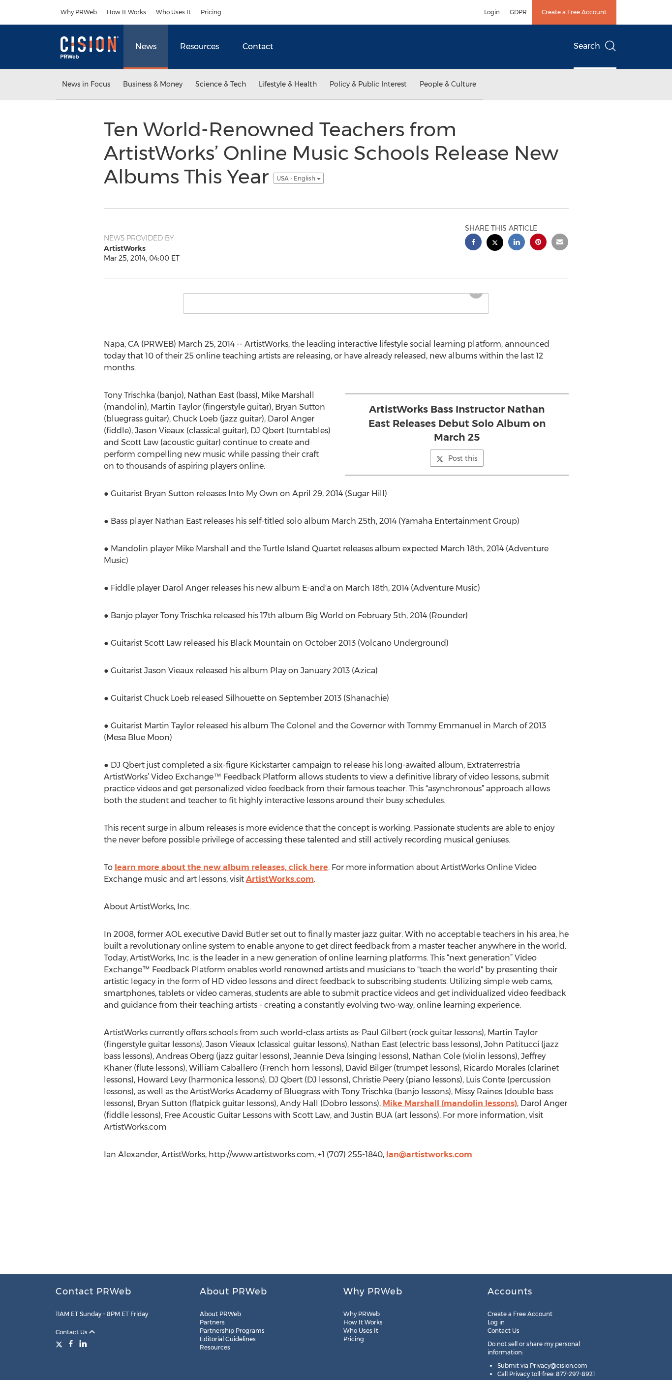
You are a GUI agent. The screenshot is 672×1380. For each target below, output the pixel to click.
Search (587, 46)
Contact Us (72, 1332)
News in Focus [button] (86, 84)
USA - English (296, 178)
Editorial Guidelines (228, 1339)
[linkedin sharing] (516, 243)
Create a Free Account (574, 12)
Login (492, 12)
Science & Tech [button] (220, 84)
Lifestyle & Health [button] (288, 84)
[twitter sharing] (495, 243)
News (145, 46)
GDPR (518, 12)
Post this (462, 466)
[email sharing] (559, 243)
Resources (199, 46)
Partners (212, 1322)
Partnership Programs (232, 1330)
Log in (496, 1322)
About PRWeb (220, 1314)
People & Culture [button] (448, 84)
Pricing (211, 12)
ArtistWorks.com (280, 887)
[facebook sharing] (473, 243)
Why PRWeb (79, 12)
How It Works (126, 12)
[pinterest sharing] (538, 243)
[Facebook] (70, 1344)
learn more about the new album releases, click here (221, 875)
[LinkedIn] (83, 1344)
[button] (336, 297)
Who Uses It (173, 12)
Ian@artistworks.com (429, 1162)
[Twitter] (60, 1344)
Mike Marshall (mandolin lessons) (450, 1111)
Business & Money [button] (153, 84)
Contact (258, 46)
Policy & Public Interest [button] (368, 84)
